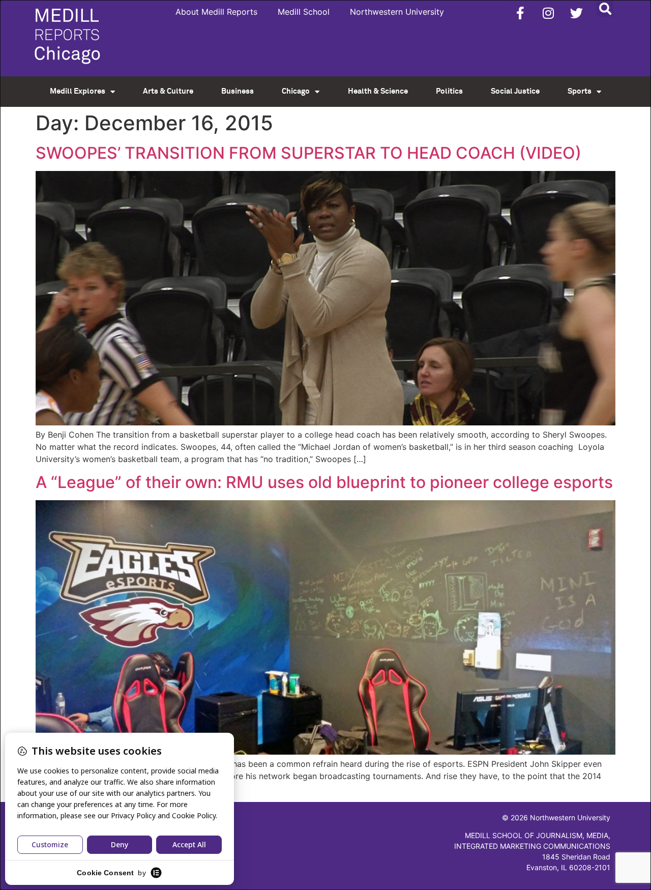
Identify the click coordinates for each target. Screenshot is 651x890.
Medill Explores (77, 91)
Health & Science (378, 91)
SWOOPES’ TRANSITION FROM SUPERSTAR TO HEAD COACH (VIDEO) (308, 153)
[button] (605, 8)
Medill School (304, 12)
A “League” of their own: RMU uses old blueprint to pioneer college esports (324, 482)
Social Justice (515, 91)
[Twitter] (576, 12)
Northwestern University (397, 12)
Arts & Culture (168, 91)
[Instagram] (548, 12)
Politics (449, 91)
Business (237, 91)
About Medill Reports (216, 12)
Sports (579, 91)
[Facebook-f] (520, 12)
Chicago (296, 91)
